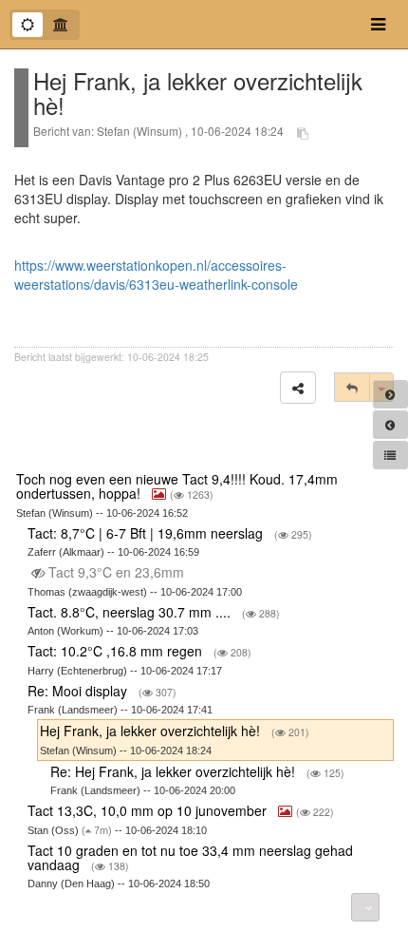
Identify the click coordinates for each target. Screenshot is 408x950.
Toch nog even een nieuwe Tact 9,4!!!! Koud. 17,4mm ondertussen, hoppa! (177, 486)
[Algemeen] (27, 24)
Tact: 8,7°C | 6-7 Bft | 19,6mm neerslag (147, 532)
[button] (298, 387)
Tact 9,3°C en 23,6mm (116, 571)
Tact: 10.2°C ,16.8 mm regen (117, 650)
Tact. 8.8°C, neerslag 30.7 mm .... (131, 611)
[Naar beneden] (365, 907)
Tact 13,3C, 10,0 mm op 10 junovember (149, 810)
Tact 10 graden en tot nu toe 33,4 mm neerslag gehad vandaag (190, 857)
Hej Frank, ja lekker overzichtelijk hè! (152, 730)
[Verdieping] (61, 24)
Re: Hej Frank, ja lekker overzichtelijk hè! (174, 771)
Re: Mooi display (79, 690)
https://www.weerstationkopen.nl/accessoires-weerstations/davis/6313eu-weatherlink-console (156, 275)
